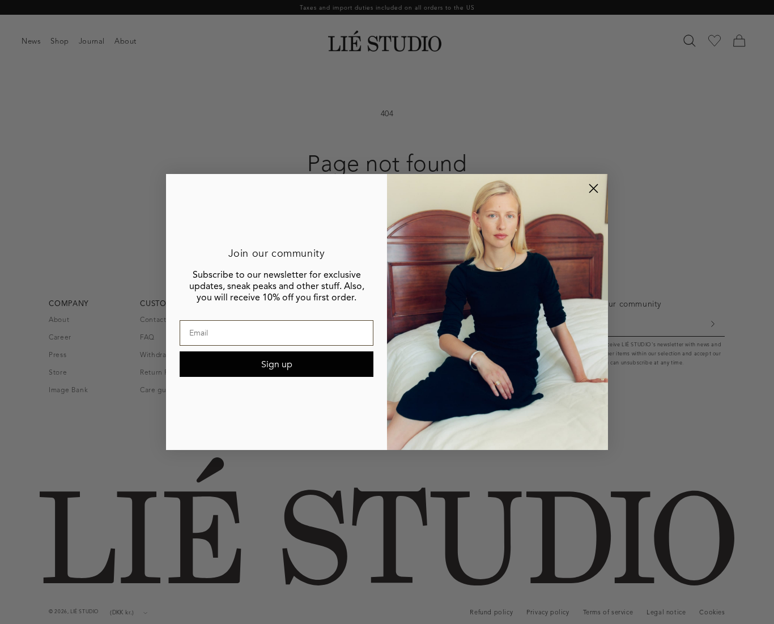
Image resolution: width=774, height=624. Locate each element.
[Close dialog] (593, 188)
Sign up (276, 364)
